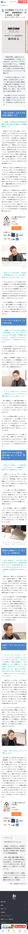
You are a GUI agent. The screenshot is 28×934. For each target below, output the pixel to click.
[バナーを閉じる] (27, 924)
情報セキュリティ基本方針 (7, 919)
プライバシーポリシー (6, 915)
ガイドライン (4, 922)
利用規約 (3, 912)
